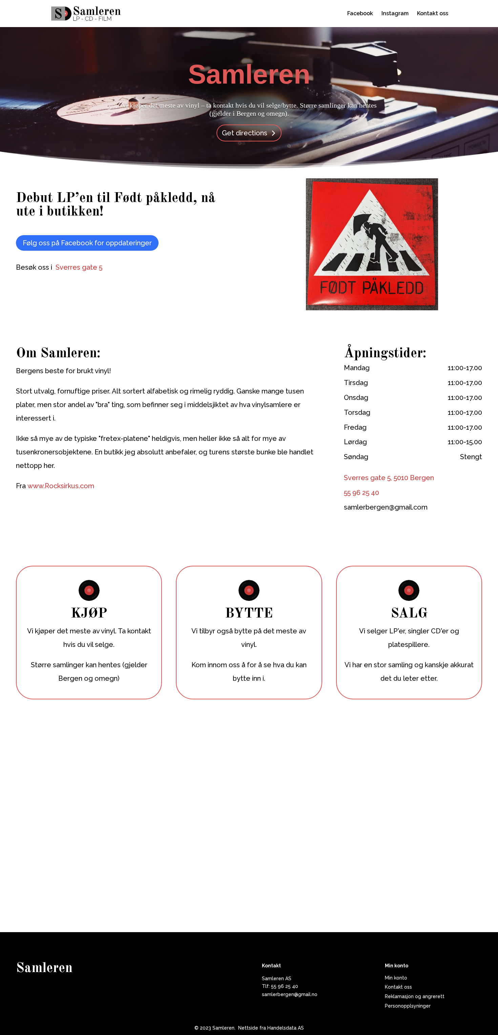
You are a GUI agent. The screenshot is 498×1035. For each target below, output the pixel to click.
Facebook (360, 14)
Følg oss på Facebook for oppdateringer (87, 243)
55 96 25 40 (361, 493)
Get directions (244, 133)
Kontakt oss (432, 14)
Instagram (395, 14)
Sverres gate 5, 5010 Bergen (389, 478)
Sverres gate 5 (79, 267)
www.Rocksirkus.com (60, 486)
